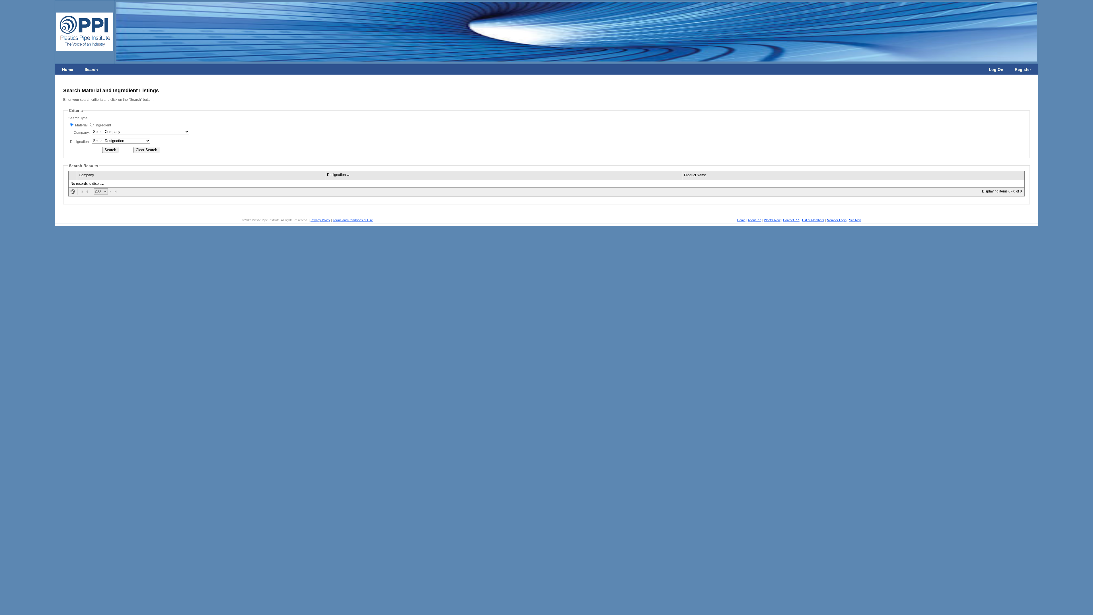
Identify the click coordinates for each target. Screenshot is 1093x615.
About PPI (754, 220)
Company (81, 133)
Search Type (78, 118)
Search (91, 69)
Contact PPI (791, 220)
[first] (82, 191)
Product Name (695, 175)
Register (1023, 69)
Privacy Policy (320, 220)
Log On (996, 69)
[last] (115, 191)
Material (81, 125)
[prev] (87, 191)
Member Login (837, 220)
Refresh (73, 191)
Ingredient (103, 125)
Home (67, 69)
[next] (110, 191)
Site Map (855, 220)
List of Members (813, 220)
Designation (79, 142)
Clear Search (146, 150)
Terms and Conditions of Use (353, 220)
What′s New (772, 220)
